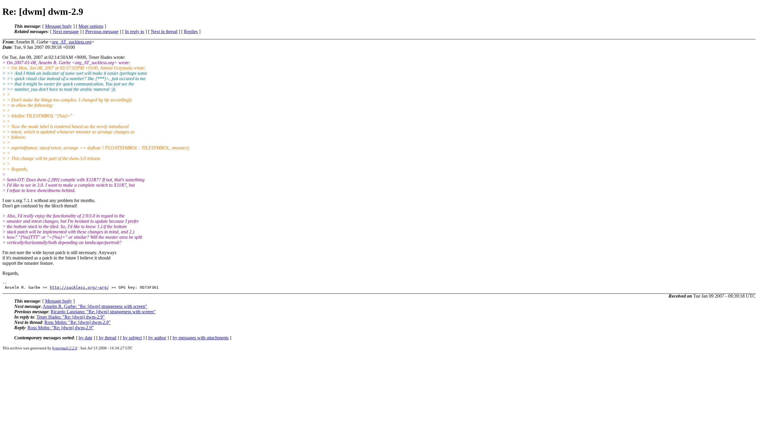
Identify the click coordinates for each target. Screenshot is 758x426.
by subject (132, 337)
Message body (58, 26)
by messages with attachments (201, 337)
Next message (66, 31)
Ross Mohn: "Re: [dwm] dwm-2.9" (77, 322)
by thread (107, 337)
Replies (191, 31)
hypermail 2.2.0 (64, 348)
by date (85, 337)
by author (157, 337)
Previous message (101, 31)
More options (90, 26)
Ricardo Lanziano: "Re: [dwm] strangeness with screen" (103, 311)
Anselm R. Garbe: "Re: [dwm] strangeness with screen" (95, 306)
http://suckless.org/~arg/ (79, 287)
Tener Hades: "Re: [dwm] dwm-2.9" (70, 317)
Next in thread (164, 31)
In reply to (134, 31)
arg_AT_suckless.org (71, 41)
